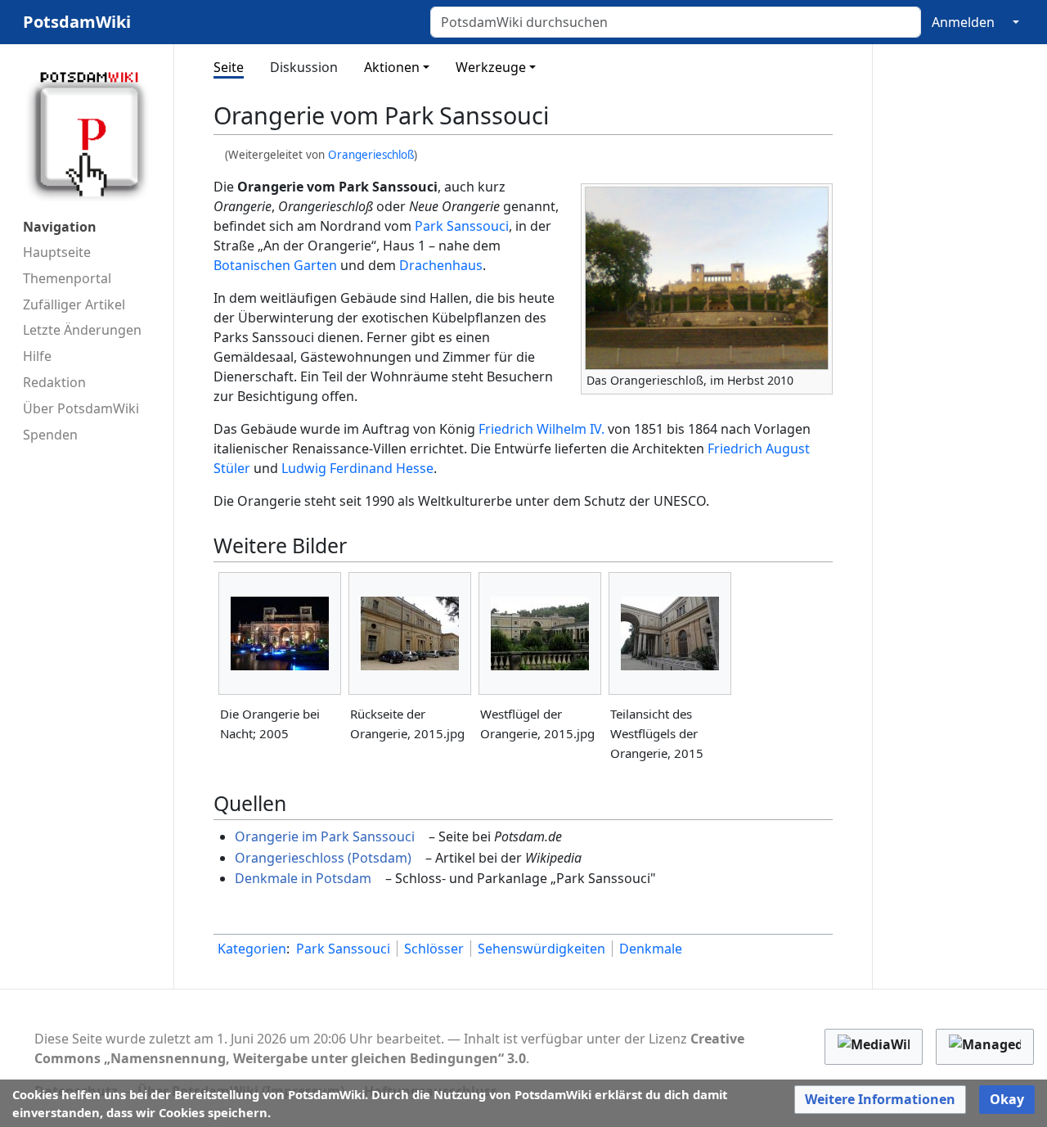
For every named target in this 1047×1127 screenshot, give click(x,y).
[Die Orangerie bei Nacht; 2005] (280, 633)
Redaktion (54, 382)
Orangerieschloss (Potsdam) (323, 858)
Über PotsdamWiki (81, 408)
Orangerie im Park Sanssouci (325, 836)
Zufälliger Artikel (74, 304)
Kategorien (252, 949)
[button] (880, 1099)
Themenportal (67, 278)
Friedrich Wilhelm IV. (541, 429)
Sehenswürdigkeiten (541, 949)
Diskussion (304, 67)
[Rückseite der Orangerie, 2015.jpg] (410, 633)
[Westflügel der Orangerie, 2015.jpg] (540, 633)
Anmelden (963, 22)
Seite (228, 67)
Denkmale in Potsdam (303, 878)
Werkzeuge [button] (491, 67)
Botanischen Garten (275, 265)
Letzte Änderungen (82, 330)
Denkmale (650, 949)
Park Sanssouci (462, 226)
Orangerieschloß (371, 154)
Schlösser (434, 949)
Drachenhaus (441, 265)
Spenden (50, 435)
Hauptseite (57, 252)
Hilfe (37, 356)
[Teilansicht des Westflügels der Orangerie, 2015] (670, 633)
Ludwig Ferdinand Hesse (357, 468)
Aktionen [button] (392, 67)
